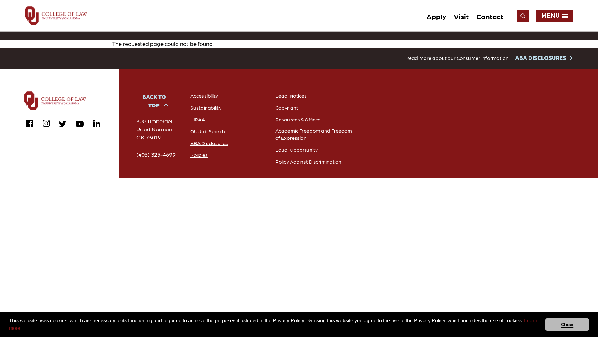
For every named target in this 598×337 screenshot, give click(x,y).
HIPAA (197, 119)
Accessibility (204, 96)
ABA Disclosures (209, 143)
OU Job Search (207, 131)
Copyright (286, 107)
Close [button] (567, 324)
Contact (489, 16)
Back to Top (154, 100)
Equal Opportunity (296, 150)
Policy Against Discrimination (308, 161)
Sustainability (205, 107)
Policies (199, 155)
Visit (461, 16)
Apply (436, 16)
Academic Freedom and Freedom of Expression (313, 134)
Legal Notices (291, 96)
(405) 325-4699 (156, 154)
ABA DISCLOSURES (540, 57)
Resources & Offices (297, 119)
